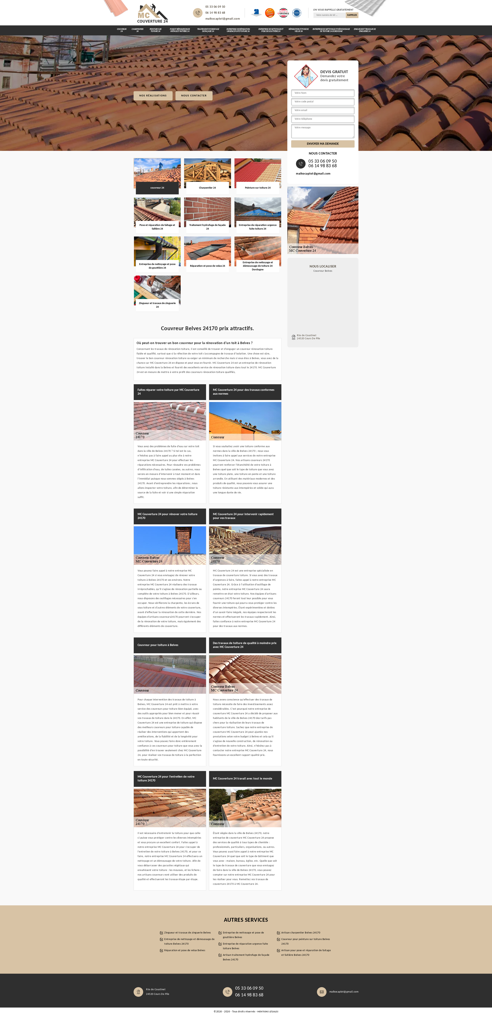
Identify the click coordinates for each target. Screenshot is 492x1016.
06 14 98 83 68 (215, 12)
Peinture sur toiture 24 (156, 30)
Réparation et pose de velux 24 (299, 30)
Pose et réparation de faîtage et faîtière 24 (180, 30)
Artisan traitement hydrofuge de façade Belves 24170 (246, 957)
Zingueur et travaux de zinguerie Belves (187, 932)
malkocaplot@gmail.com (222, 18)
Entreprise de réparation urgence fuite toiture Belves (245, 946)
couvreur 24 (121, 30)
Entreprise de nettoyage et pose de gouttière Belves (243, 935)
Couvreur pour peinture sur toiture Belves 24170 (305, 941)
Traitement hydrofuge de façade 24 (208, 30)
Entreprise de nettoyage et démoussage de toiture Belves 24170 (189, 941)
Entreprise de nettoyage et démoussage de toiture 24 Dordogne (331, 30)
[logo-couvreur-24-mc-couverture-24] (153, 12)
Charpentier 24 (137, 30)
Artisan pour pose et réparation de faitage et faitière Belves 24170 (306, 953)
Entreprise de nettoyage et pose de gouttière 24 (270, 30)
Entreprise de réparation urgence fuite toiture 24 (238, 30)
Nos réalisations (153, 95)
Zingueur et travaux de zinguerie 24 (365, 30)
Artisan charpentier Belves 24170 (300, 932)
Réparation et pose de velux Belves (184, 950)
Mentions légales (267, 1012)
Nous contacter (194, 95)
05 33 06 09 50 (215, 6)
